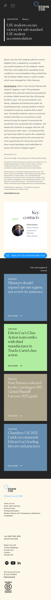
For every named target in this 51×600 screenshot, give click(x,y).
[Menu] (5, 5)
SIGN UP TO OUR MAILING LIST (28, 255)
